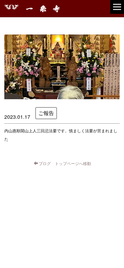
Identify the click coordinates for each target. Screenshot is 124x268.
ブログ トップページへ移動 (65, 163)
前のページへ (22, 180)
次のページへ (102, 180)
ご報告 (46, 112)
